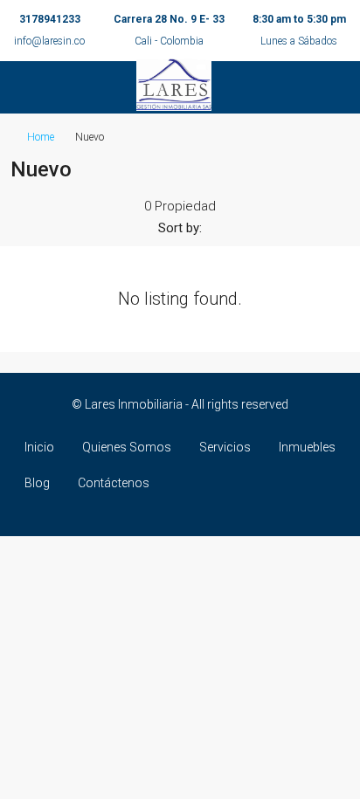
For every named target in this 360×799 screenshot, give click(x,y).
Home (40, 137)
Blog (37, 483)
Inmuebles (307, 447)
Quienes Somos (126, 447)
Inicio (39, 447)
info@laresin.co (49, 41)
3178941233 (49, 19)
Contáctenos (113, 483)
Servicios (225, 447)
